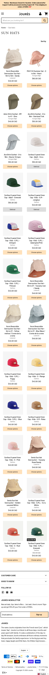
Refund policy (20, 667)
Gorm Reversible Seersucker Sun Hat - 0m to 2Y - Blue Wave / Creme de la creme (36, 330)
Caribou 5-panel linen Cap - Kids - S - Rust (12, 544)
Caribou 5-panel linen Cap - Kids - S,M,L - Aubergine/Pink (36, 240)
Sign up (39, 615)
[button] (43, 674)
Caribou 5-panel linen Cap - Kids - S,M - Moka (36, 418)
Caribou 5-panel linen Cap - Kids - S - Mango (36, 375)
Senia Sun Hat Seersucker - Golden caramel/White (12, 502)
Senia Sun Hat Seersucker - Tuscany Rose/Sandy (36, 459)
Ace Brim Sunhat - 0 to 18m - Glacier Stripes (12, 155)
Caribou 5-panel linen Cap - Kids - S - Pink (12, 458)
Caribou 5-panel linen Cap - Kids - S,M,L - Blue (12, 418)
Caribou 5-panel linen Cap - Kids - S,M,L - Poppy (12, 376)
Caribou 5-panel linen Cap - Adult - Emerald (12, 196)
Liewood (12, 78)
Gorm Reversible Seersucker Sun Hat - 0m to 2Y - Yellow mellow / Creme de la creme (12, 331)
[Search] (45, 20)
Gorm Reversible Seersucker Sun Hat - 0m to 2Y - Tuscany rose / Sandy (36, 284)
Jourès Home (31, 667)
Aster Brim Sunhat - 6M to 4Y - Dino (13, 115)
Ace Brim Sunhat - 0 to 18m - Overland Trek (36, 115)
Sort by (43, 41)
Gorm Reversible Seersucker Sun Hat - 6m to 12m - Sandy (12, 73)
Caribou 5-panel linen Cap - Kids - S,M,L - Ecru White (36, 502)
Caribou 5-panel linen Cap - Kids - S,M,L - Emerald (36, 545)
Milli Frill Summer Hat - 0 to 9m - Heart (36, 72)
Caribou (36, 159)
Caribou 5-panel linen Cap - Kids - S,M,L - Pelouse (12, 283)
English (23, 650)
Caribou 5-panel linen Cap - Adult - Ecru (36, 155)
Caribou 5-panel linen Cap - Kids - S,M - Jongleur (36, 197)
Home (3, 28)
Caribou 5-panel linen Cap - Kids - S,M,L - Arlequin (12, 240)
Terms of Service (7, 667)
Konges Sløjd (36, 75)
